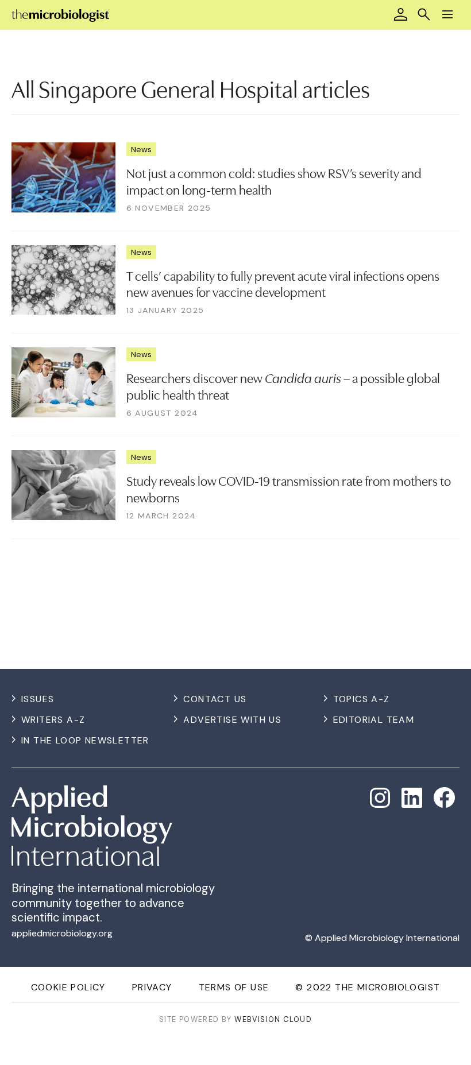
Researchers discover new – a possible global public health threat (283, 385)
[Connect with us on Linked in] (411, 798)
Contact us (214, 699)
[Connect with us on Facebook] (444, 797)
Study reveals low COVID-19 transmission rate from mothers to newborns (288, 488)
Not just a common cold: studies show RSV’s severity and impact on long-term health (274, 180)
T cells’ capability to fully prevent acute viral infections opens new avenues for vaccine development (282, 283)
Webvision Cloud (273, 1019)
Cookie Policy (68, 987)
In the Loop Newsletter (85, 740)
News (141, 149)
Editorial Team (374, 720)
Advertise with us (232, 720)
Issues (37, 699)
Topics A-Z (361, 699)
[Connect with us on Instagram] (380, 798)
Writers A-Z (53, 720)
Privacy (152, 987)
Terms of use (234, 987)
